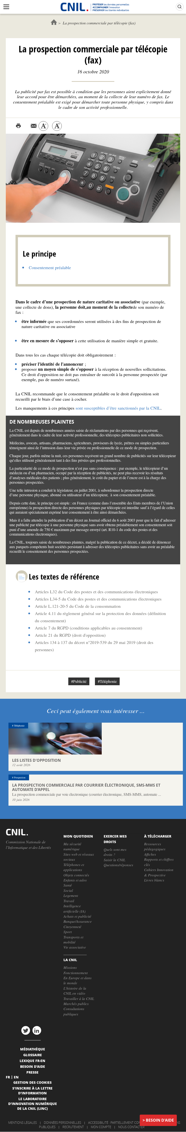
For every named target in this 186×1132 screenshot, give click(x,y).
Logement (70, 895)
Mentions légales (22, 1122)
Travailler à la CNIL (78, 998)
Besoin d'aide (160, 1120)
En (16, 1077)
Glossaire (32, 1054)
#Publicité (78, 681)
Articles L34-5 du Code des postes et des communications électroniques (98, 599)
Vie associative (74, 947)
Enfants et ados (75, 880)
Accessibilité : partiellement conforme (119, 1122)
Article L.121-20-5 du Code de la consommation (78, 606)
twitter (25, 1030)
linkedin (36, 1030)
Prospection (19, 777)
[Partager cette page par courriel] (34, 126)
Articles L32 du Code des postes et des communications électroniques (96, 591)
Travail (68, 900)
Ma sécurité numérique (72, 846)
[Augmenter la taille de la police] (57, 126)
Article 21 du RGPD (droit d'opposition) (70, 635)
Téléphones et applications (73, 867)
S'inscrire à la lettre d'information (32, 1090)
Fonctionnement (75, 972)
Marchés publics (76, 1003)
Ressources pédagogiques (154, 846)
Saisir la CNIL (114, 859)
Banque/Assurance (77, 921)
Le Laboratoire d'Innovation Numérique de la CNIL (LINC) (32, 1103)
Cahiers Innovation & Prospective (158, 872)
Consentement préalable (50, 267)
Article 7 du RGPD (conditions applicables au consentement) (88, 628)
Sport (67, 931)
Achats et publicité (77, 916)
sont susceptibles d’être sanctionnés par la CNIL (118, 408)
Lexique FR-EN (32, 1060)
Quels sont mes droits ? (115, 852)
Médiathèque (32, 1049)
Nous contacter (131, 1127)
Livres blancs (154, 880)
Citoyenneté (72, 926)
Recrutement (73, 1127)
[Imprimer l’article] (18, 126)
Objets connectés (76, 875)
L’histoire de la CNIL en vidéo (74, 991)
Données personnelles (62, 1122)
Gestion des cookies (32, 1082)
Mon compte (101, 1127)
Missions (70, 967)
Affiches (150, 854)
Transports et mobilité (73, 939)
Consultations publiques (73, 1011)
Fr (8, 1077)
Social (68, 890)
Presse (32, 1072)
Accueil (54, 22)
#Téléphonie (107, 681)
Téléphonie (19, 725)
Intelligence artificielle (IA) (74, 908)
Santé (67, 885)
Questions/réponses (118, 864)
